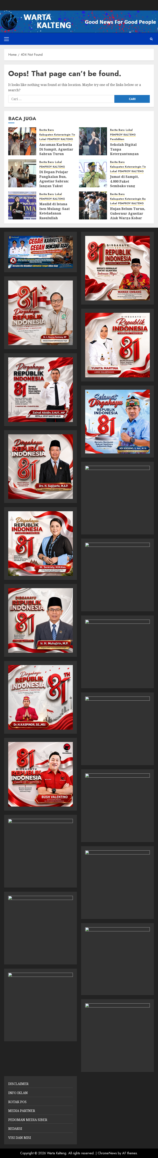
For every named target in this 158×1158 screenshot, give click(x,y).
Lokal (42, 139)
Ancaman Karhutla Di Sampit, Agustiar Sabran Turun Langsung (56, 151)
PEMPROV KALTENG (60, 139)
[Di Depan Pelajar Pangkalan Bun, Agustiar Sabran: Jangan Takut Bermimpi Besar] (22, 173)
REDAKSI (15, 1128)
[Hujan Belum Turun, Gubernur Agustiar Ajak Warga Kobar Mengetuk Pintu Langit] (93, 205)
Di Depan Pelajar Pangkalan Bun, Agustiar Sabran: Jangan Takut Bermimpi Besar (54, 181)
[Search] (151, 39)
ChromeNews (107, 1153)
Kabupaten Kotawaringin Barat (129, 199)
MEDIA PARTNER (21, 1110)
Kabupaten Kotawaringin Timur (59, 135)
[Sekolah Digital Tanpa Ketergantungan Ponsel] (93, 141)
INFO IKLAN (18, 1093)
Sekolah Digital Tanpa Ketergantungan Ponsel (124, 151)
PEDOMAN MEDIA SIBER (27, 1119)
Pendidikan (117, 139)
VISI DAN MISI (19, 1137)
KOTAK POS (17, 1102)
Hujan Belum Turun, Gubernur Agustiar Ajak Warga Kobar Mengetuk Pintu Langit (127, 218)
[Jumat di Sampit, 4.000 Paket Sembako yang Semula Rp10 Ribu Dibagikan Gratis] (93, 173)
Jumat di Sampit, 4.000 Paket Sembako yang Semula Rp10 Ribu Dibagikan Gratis (125, 185)
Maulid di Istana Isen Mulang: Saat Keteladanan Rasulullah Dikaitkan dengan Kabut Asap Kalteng (56, 215)
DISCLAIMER (18, 1083)
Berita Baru (46, 130)
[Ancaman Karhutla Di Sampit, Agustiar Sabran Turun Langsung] (22, 141)
